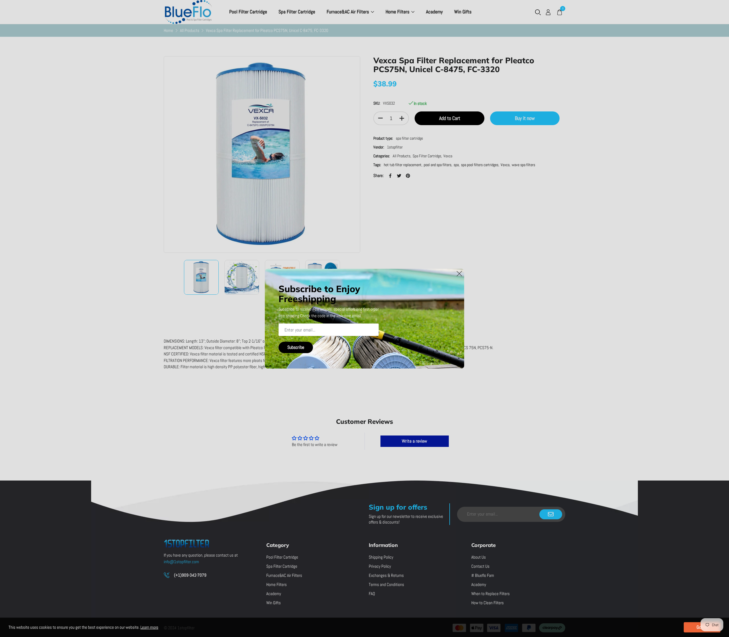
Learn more (149, 627)
